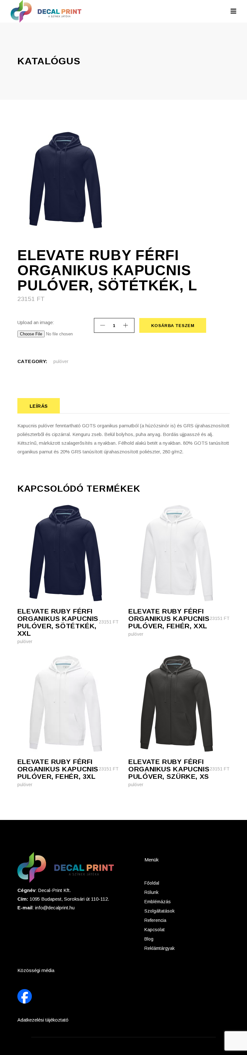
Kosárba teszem (172, 325)
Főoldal (151, 883)
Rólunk (151, 892)
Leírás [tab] (39, 406)
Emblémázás (157, 901)
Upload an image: (35, 322)
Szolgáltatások (159, 911)
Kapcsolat (154, 929)
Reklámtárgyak (159, 948)
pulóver (61, 361)
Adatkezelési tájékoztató (43, 1020)
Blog (148, 938)
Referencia (155, 920)
